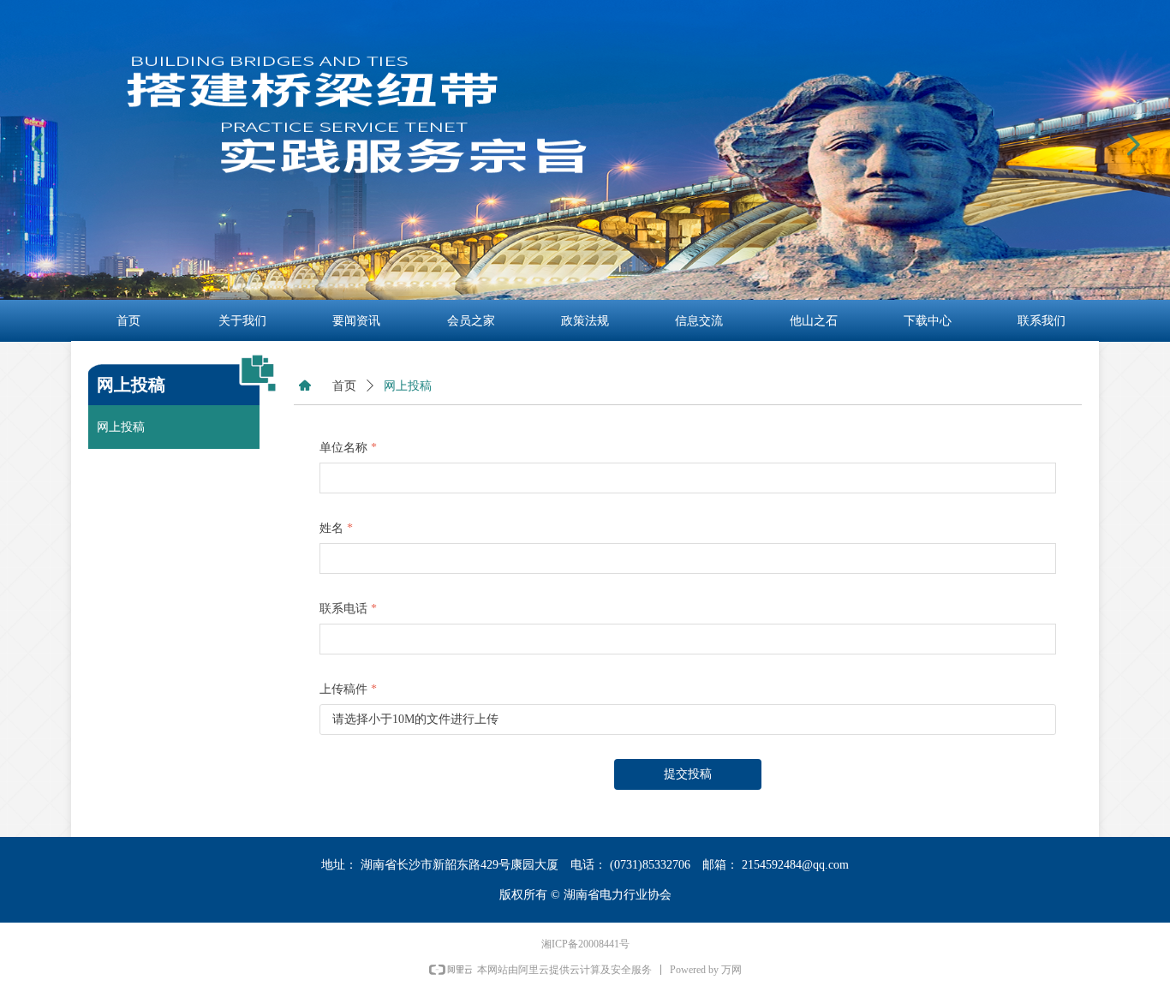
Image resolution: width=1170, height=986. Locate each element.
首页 (344, 385)
